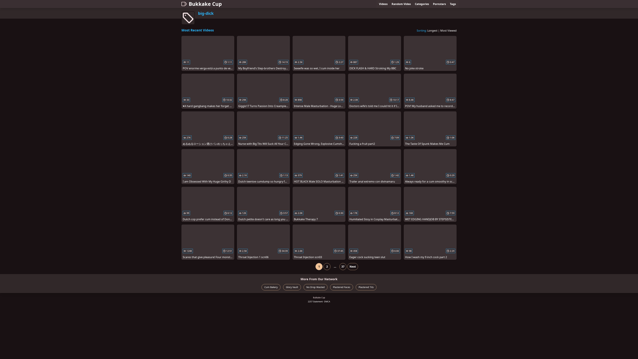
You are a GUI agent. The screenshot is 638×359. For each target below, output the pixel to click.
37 (342, 266)
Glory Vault (292, 287)
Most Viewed (448, 30)
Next (353, 266)
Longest (432, 30)
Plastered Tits (366, 287)
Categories (422, 4)
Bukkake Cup (205, 3)
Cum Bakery (271, 287)
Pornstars (439, 4)
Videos (383, 4)
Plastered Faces (341, 287)
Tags (453, 4)
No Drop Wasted (315, 287)
